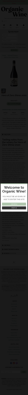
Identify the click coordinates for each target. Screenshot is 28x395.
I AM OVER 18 (14, 204)
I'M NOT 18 (14, 207)
